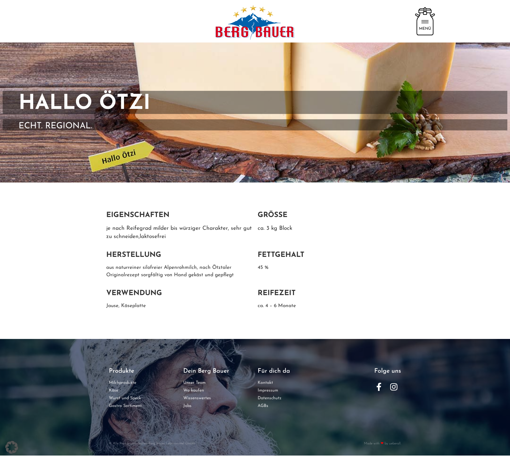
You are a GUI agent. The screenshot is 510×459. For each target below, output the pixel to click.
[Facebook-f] (378, 387)
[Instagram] (393, 387)
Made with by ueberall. (382, 443)
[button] (11, 447)
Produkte (121, 371)
